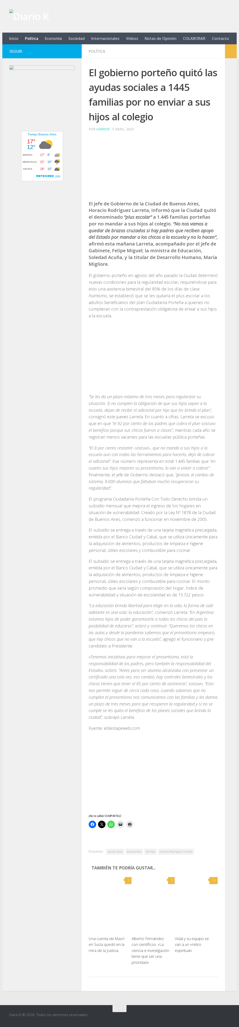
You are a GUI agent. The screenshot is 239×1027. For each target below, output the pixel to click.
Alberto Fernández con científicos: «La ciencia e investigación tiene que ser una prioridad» (150, 950)
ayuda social (115, 852)
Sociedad (76, 38)
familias (150, 852)
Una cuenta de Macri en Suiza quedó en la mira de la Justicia (106, 944)
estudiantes (134, 852)
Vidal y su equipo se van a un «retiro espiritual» (192, 944)
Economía (53, 38)
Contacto (220, 38)
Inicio (13, 38)
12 (214, 880)
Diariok (103, 129)
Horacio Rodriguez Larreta (176, 852)
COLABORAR (194, 38)
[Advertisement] (153, 168)
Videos (132, 38)
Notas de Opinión (160, 38)
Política (31, 38)
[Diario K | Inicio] (29, 16)
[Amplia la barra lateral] (231, 51)
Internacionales (105, 38)
